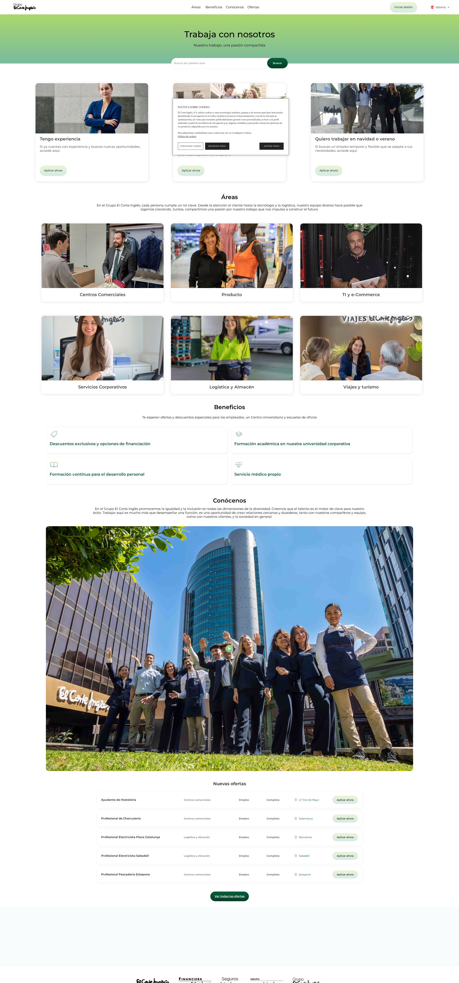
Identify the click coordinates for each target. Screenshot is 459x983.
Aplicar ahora (53, 170)
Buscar (277, 63)
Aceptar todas (272, 146)
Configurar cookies (190, 146)
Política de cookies (187, 136)
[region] (230, 126)
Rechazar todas (217, 146)
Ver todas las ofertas (230, 896)
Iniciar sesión (403, 7)
